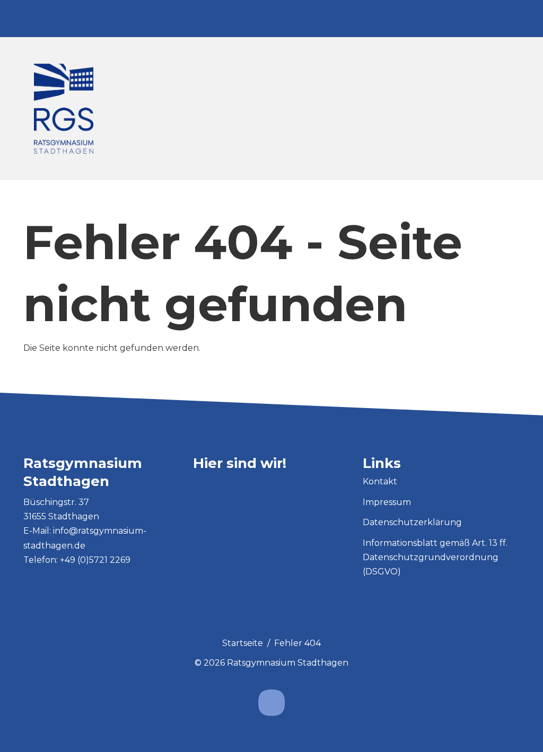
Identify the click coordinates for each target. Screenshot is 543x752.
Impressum (387, 502)
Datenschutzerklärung (412, 522)
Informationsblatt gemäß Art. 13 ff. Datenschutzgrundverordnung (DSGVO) (435, 557)
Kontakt (380, 481)
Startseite (242, 643)
